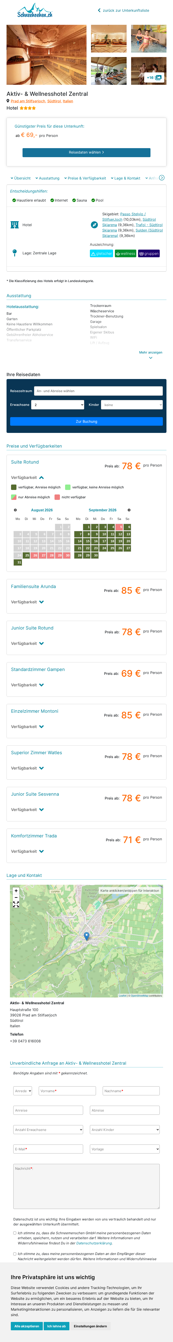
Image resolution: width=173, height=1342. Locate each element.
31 (19, 562)
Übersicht (22, 178)
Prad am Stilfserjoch (28, 101)
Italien (68, 101)
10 (104, 534)
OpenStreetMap (139, 995)
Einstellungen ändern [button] (90, 1326)
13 (128, 534)
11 (112, 534)
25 (27, 555)
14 (80, 541)
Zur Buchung (86, 421)
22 (88, 548)
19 (120, 541)
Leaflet (122, 995)
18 (112, 541)
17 (104, 541)
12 (120, 534)
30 (68, 555)
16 (96, 541)
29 (60, 555)
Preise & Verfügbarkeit (86, 178)
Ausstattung (48, 178)
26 (35, 555)
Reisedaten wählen (85, 152)
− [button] (16, 897)
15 (88, 541)
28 (52, 555)
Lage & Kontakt (126, 178)
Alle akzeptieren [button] (26, 1326)
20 (128, 541)
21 (80, 548)
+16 (150, 77)
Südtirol (54, 101)
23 (96, 548)
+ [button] (16, 891)
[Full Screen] (16, 904)
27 (44, 555)
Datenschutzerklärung (94, 1243)
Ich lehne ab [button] (56, 1326)
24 (104, 548)
